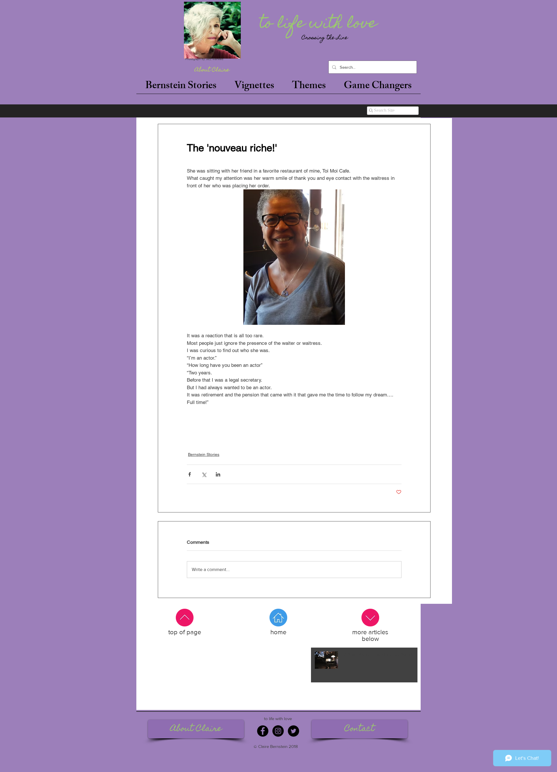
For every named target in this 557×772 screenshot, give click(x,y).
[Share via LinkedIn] (218, 474)
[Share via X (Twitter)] (204, 474)
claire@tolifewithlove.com (359, 743)
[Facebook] (262, 731)
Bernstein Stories (203, 454)
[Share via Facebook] (189, 474)
